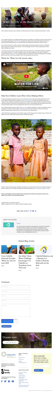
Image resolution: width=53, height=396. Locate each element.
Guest (19, 25)
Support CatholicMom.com (22, 361)
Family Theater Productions (22, 377)
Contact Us (21, 359)
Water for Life (14, 53)
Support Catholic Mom (11, 342)
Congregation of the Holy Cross (23, 380)
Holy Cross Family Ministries (23, 373)
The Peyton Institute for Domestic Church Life (24, 386)
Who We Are (22, 357)
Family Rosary (22, 375)
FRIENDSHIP (6, 8)
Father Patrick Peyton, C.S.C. (24, 383)
